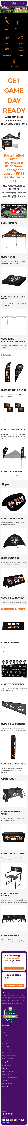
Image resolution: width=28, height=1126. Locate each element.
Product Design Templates (9, 1055)
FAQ (3, 1032)
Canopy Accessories (7, 1071)
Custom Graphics (6, 1090)
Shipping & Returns (7, 1046)
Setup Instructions (7, 1052)
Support (4, 1099)
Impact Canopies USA (9, 1109)
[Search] (7, 3)
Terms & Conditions (7, 1049)
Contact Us (5, 1104)
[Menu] (4, 3)
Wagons (4, 1080)
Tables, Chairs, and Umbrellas (9, 1077)
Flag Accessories (6, 1074)
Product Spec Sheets (7, 1058)
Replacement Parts (7, 1083)
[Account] (20, 3)
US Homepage (6, 1029)
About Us (4, 1102)
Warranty (4, 1035)
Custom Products (6, 1065)
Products (4, 1096)
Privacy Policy (5, 1043)
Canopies (4, 1068)
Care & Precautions (7, 1038)
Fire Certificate (6, 1041)
